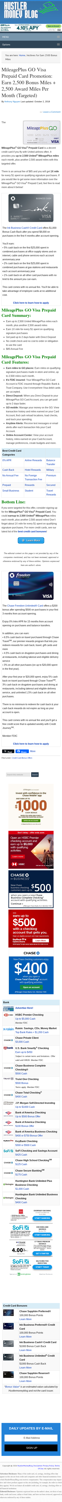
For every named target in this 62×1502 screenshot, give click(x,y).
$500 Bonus (21, 1083)
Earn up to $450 (23, 1052)
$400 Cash (21, 1096)
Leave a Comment (51, 112)
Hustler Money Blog (31, 10)
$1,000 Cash (22, 1189)
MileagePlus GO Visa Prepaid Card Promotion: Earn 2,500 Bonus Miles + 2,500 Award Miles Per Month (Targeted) (29, 82)
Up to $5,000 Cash (25, 1018)
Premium (51, 475)
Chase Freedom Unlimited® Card (25, 605)
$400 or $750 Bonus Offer (29, 1135)
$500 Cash (21, 1073)
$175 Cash (21, 1174)
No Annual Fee (10, 475)
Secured (50, 485)
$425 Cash (21, 1154)
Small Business (10, 490)
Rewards (29, 485)
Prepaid (6, 485)
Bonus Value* (12, 1386)
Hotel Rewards (33, 470)
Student (29, 490)
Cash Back (8, 470)
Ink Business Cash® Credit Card (24, 228)
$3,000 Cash (22, 1042)
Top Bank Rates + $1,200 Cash (32, 1032)
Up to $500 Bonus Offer (27, 1116)
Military (50, 470)
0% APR (6, 460)
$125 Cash (21, 1164)
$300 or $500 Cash (25, 1145)
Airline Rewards (33, 460)
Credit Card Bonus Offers (22, 758)
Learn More (25, 1319)
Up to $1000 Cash (25, 1107)
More (33, 751)
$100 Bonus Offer (24, 1126)
